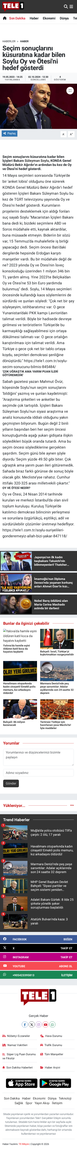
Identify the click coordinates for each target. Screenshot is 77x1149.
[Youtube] (45, 1024)
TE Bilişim (24, 1144)
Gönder (11, 783)
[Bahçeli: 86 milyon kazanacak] (20, 709)
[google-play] (55, 1084)
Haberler (9, 41)
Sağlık (19, 1103)
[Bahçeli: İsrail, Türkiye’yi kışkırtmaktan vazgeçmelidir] (57, 639)
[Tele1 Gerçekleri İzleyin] (13, 7)
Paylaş (11, 133)
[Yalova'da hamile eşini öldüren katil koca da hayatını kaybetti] (20, 636)
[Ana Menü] (71, 6)
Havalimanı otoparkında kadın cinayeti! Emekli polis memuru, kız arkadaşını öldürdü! (19, 688)
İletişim (57, 1103)
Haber (34, 18)
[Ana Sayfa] (4, 18)
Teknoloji (65, 1098)
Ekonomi (49, 18)
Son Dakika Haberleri (19, 1067)
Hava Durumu (53, 1036)
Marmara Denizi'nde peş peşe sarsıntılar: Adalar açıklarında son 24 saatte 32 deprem (57, 688)
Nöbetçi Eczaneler (18, 1036)
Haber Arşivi (52, 1067)
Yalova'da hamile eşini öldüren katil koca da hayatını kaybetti (16, 648)
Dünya (64, 18)
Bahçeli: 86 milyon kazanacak (14, 723)
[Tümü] (72, 805)
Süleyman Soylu (37, 161)
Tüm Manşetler (53, 1054)
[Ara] (66, 6)
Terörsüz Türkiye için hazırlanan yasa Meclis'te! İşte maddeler (55, 725)
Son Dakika (17, 18)
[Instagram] (39, 1024)
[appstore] (21, 1084)
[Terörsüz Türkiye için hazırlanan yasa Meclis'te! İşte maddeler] (57, 709)
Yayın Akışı (42, 1103)
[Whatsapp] (52, 1024)
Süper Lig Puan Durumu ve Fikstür (19, 1056)
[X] (32, 1024)
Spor (29, 1103)
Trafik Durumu (53, 1045)
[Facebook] (25, 1024)
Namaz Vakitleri (17, 1045)
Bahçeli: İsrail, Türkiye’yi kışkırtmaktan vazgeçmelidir (57, 653)
